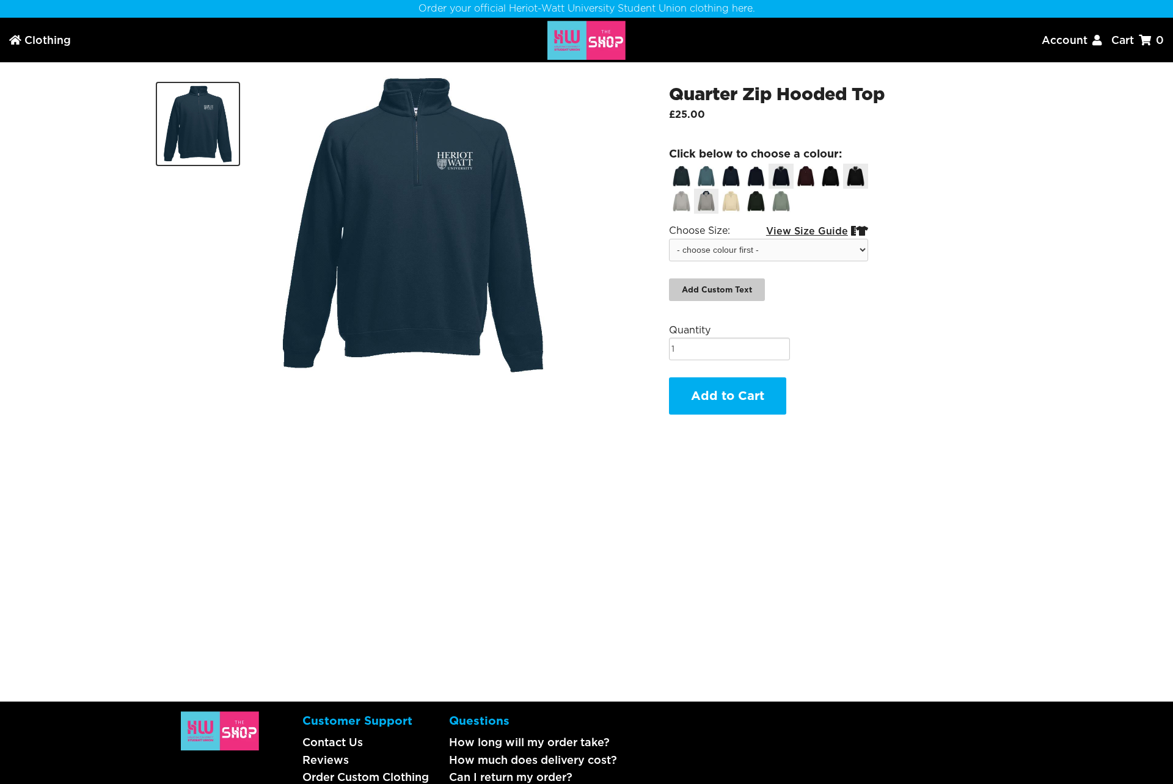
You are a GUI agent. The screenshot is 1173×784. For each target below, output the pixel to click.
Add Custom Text (717, 289)
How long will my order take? (529, 742)
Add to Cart (727, 395)
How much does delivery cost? (533, 759)
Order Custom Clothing (365, 777)
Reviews (325, 759)
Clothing (40, 40)
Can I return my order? (510, 777)
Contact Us (332, 742)
